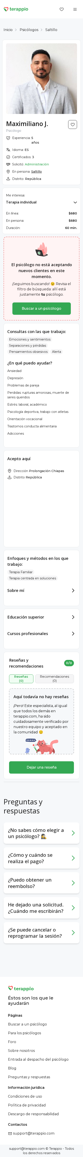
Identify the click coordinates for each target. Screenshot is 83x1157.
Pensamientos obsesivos (28, 352)
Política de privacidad (27, 1105)
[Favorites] (61, 9)
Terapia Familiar (21, 572)
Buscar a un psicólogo (41, 308)
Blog (12, 1068)
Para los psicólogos (24, 1033)
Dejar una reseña (42, 767)
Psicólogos (29, 30)
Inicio (8, 30)
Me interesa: (15, 195)
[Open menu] (75, 9)
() (21, 679)
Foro (12, 1042)
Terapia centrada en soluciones (32, 578)
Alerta (56, 352)
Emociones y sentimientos (29, 339)
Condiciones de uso (25, 1096)
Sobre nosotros (21, 1051)
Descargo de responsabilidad (33, 1114)
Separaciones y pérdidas (27, 346)
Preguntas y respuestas (29, 1077)
